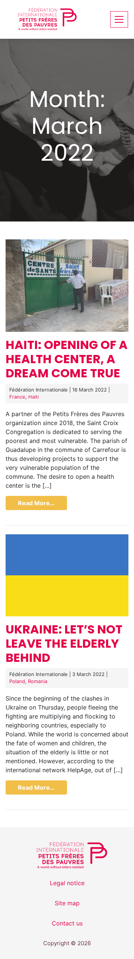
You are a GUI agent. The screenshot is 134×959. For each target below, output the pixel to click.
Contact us (67, 923)
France (17, 397)
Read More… (36, 503)
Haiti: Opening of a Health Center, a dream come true (67, 359)
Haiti (33, 397)
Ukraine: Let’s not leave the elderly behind (64, 643)
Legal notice (67, 883)
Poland (17, 681)
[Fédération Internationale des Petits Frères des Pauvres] (43, 19)
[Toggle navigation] (119, 19)
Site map (67, 903)
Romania (37, 681)
